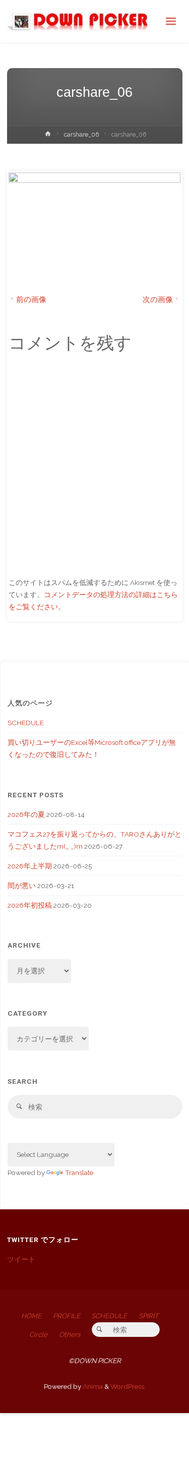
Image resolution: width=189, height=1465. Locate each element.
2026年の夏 (26, 814)
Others (70, 1334)
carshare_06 (81, 134)
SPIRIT (148, 1316)
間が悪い (22, 886)
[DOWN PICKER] (77, 21)
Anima (92, 1386)
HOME (31, 1316)
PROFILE (66, 1316)
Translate (79, 1172)
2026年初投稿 (30, 905)
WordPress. (128, 1386)
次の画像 (158, 299)
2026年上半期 (30, 866)
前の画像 (31, 299)
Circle (38, 1334)
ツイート (21, 1259)
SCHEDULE (26, 723)
